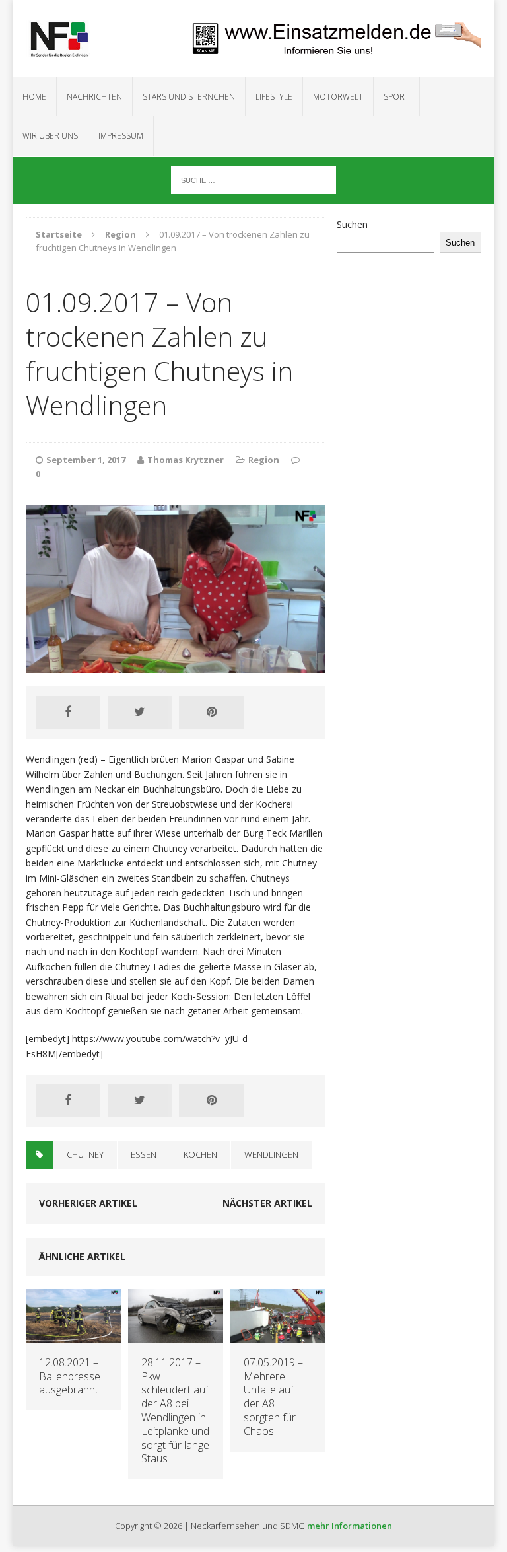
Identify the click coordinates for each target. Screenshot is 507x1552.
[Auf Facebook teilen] (68, 712)
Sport (396, 96)
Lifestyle (273, 96)
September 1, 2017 (85, 460)
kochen (200, 1154)
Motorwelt (338, 96)
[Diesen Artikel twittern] (140, 712)
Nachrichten (94, 96)
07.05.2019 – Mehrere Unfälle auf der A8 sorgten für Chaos (273, 1396)
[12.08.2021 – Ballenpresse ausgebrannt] (73, 1334)
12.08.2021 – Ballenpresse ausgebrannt (69, 1376)
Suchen (352, 224)
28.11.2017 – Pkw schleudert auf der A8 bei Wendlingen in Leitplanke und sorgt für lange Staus (175, 1410)
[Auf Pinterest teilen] (211, 712)
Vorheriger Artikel (88, 1203)
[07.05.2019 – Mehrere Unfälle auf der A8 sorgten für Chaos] (277, 1334)
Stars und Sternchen (189, 96)
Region (263, 460)
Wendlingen (271, 1154)
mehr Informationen (349, 1526)
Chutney (85, 1154)
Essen (143, 1154)
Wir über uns (50, 135)
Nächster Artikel (267, 1203)
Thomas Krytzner (185, 460)
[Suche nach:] (253, 179)
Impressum (120, 135)
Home (34, 96)
